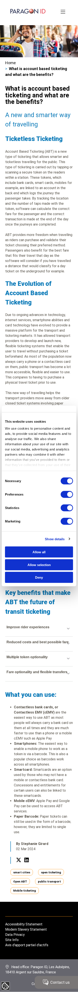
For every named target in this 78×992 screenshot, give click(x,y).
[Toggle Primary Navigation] (63, 12)
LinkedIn (26, 865)
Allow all (39, 552)
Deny (39, 577)
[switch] (67, 494)
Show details (55, 539)
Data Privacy (15, 935)
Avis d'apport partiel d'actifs (26, 945)
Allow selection (39, 564)
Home (10, 63)
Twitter (18, 865)
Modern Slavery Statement (26, 929)
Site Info (12, 940)
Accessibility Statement (23, 924)
